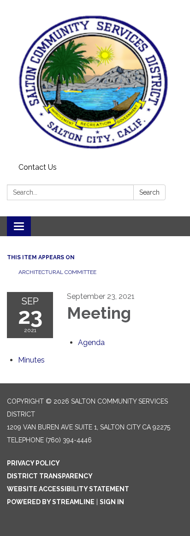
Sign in (112, 502)
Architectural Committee (57, 272)
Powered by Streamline (51, 502)
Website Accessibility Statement (68, 489)
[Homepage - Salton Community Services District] (95, 79)
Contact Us (37, 167)
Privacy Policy (33, 463)
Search (149, 192)
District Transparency (50, 476)
